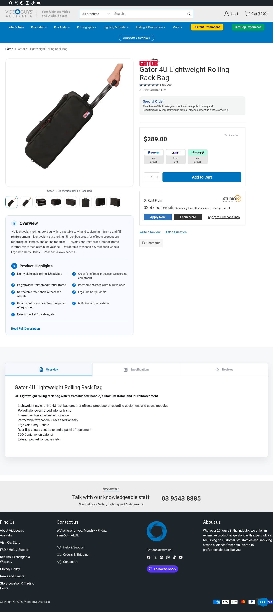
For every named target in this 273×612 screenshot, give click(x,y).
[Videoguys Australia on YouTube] (39, 3)
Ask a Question (176, 232)
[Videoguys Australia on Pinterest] (22, 3)
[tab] (49, 369)
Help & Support (73, 547)
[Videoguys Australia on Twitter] (16, 3)
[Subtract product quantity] (146, 177)
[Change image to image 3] (41, 202)
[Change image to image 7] (100, 202)
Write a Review (149, 232)
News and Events (12, 576)
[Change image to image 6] (85, 202)
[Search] (188, 14)
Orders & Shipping (76, 554)
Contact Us (70, 562)
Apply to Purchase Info (224, 217)
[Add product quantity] (157, 177)
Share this (153, 243)
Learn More (188, 217)
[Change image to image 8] (115, 202)
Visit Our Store (10, 542)
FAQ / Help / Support (14, 550)
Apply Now (157, 217)
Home (9, 48)
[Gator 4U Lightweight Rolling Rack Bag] (69, 123)
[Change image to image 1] (11, 202)
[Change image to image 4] (56, 202)
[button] (149, 85)
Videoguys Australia (37, 601)
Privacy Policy (10, 569)
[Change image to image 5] (71, 202)
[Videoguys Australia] (39, 13)
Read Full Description (25, 328)
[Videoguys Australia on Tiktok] (33, 3)
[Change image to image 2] (26, 202)
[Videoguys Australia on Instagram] (27, 3)
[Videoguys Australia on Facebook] (11, 3)
